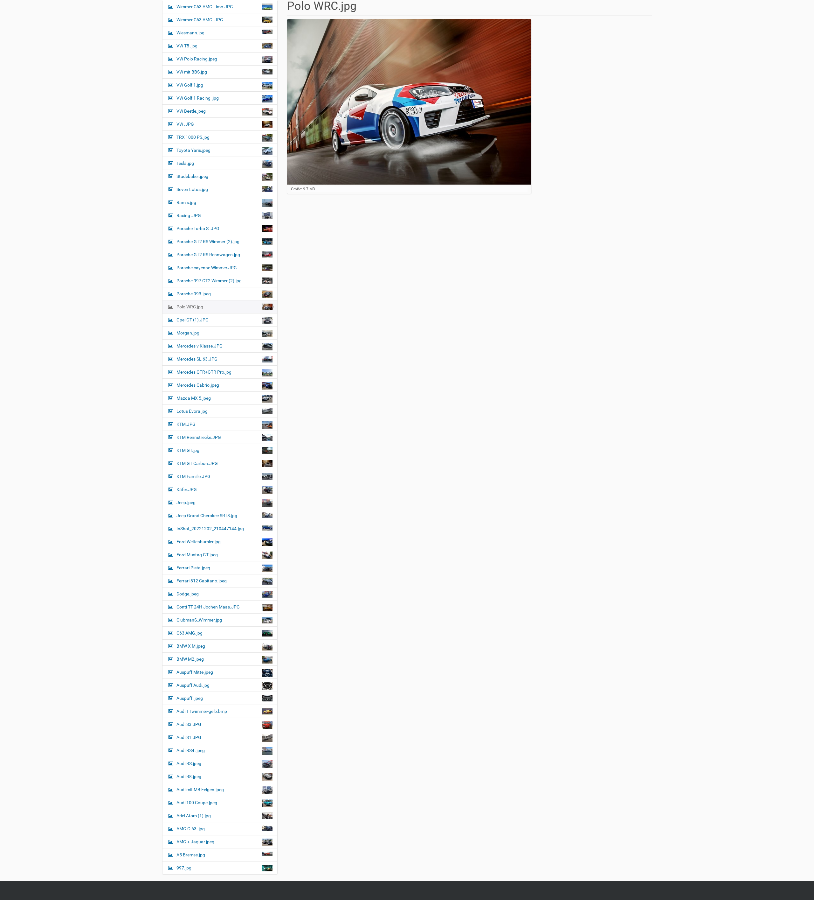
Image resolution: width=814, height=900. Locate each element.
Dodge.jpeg (187, 593)
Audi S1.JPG (188, 737)
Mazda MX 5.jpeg (193, 398)
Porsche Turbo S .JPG (197, 228)
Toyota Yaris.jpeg (193, 150)
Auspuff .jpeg (189, 698)
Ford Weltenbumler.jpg (198, 541)
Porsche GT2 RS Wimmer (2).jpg (207, 241)
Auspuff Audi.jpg (193, 685)
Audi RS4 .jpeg (190, 750)
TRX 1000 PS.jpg (193, 137)
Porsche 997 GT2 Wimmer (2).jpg (209, 280)
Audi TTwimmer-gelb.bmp (201, 711)
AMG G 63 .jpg (190, 828)
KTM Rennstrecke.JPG (198, 437)
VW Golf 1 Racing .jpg (197, 98)
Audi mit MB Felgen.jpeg (200, 789)
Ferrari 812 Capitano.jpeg (201, 580)
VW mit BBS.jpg (191, 71)
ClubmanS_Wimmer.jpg (199, 619)
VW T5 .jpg (186, 45)
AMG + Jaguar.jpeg (195, 841)
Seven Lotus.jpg (192, 189)
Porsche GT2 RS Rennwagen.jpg (208, 254)
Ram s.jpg (186, 202)
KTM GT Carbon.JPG (197, 463)
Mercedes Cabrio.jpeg (197, 385)
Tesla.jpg (185, 163)
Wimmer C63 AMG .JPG (199, 19)
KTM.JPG (186, 424)
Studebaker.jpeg (192, 176)
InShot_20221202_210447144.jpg (210, 528)
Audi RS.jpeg (188, 763)
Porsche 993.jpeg (193, 293)
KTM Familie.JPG (193, 476)
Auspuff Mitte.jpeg (194, 672)
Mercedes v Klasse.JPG (199, 345)
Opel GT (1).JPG (192, 319)
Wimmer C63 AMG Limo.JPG (204, 6)
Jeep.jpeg (186, 502)
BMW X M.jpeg (190, 646)
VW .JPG (185, 124)
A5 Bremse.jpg (190, 854)
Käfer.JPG (186, 489)
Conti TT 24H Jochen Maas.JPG (208, 606)
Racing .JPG (188, 215)
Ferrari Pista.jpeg (193, 567)
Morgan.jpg (187, 332)
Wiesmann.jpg (190, 32)
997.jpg (183, 867)
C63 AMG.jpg (189, 633)
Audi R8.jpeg (188, 776)
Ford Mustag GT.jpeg (197, 554)
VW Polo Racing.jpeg (196, 58)
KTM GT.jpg (187, 450)
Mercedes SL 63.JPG (196, 359)
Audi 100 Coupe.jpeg (196, 802)
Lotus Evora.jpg (192, 411)
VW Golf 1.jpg (189, 85)
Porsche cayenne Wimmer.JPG (206, 267)
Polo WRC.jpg (189, 306)
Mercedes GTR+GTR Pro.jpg (203, 372)
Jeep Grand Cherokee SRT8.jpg (206, 515)
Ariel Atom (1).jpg (193, 815)
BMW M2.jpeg (190, 659)
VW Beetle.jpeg (191, 111)
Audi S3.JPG (188, 724)
